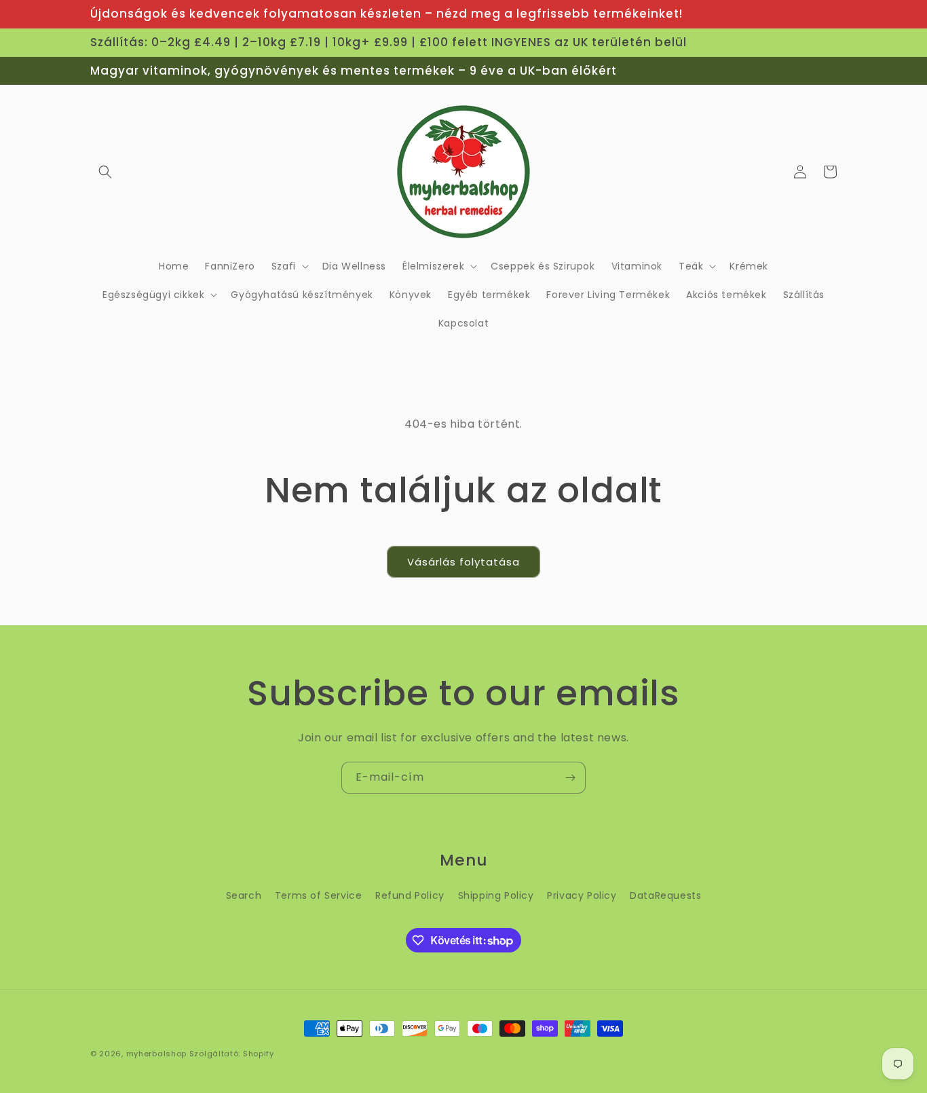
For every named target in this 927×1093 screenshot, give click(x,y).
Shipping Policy (496, 895)
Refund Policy (409, 895)
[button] (105, 172)
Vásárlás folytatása (463, 562)
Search (244, 895)
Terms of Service (318, 895)
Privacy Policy (581, 895)
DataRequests (665, 895)
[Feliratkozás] (570, 778)
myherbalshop (156, 1053)
